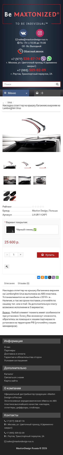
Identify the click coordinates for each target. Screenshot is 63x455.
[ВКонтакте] (38, 277)
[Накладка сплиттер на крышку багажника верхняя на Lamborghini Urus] (31, 134)
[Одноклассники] (42, 277)
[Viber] (53, 277)
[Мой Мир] (46, 277)
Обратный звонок (34, 51)
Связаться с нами (14, 377)
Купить (50, 254)
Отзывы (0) (23, 283)
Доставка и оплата (14, 353)
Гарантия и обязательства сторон (23, 357)
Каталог (8, 374)
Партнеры (9, 350)
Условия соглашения (15, 360)
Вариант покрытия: (17, 222)
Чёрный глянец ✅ (26, 229)
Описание (9, 283)
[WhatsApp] (57, 277)
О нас (7, 347)
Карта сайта (11, 380)
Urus (10, 102)
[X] (49, 277)
